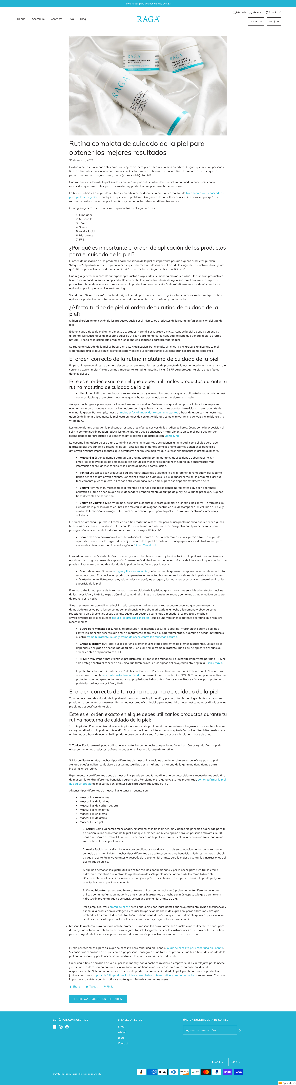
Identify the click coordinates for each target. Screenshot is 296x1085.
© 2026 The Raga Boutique (66, 1074)
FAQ (71, 19)
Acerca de (38, 19)
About (122, 1032)
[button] (256, 21)
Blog (83, 19)
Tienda (21, 19)
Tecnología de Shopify (90, 1074)
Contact (123, 1043)
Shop (121, 1026)
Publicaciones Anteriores (98, 998)
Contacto (56, 19)
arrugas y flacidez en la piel (130, 571)
